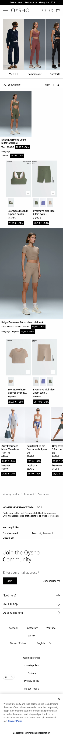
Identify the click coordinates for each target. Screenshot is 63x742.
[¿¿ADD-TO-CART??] (27, 193)
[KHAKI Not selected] (50, 381)
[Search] (44, 10)
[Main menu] (5, 10)
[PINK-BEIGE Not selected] (50, 202)
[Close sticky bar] (59, 2)
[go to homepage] (20, 10)
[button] (58, 10)
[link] (51, 11)
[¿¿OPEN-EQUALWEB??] (9, 676)
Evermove (43, 494)
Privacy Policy (15, 721)
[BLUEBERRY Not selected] (43, 202)
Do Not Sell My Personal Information (31, 733)
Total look (29, 494)
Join (10, 581)
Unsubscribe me (51, 581)
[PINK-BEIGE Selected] (11, 381)
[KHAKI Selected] (11, 202)
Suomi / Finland (18, 643)
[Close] (59, 699)
